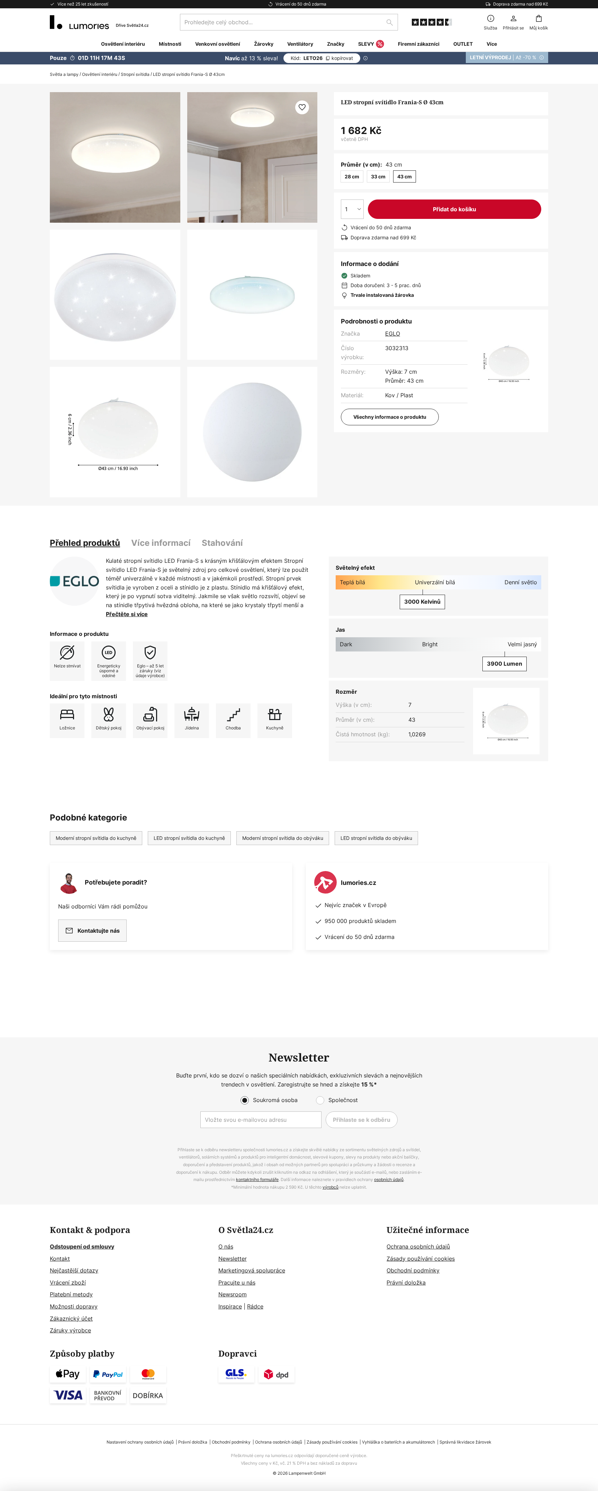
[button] (115, 295)
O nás (225, 1246)
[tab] (85, 543)
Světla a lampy (64, 74)
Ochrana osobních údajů (418, 1246)
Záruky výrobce (70, 1330)
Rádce (255, 1306)
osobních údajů (389, 1179)
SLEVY (366, 44)
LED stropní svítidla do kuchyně (189, 838)
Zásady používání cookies (421, 1258)
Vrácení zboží (68, 1282)
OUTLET (463, 44)
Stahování (222, 543)
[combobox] (289, 22)
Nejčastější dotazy (74, 1270)
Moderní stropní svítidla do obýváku (282, 838)
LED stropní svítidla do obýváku (376, 838)
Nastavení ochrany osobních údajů (140, 1442)
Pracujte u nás (236, 1282)
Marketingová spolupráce (251, 1270)
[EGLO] (74, 581)
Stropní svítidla (135, 74)
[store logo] (99, 22)
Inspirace (230, 1306)
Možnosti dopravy (74, 1306)
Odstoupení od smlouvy (82, 1246)
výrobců (330, 1187)
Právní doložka (406, 1282)
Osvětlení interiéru (99, 74)
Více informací (161, 543)
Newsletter (232, 1258)
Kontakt (60, 1258)
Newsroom (232, 1294)
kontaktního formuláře (257, 1179)
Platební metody (71, 1294)
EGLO (392, 333)
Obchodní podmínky (413, 1270)
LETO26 (322, 58)
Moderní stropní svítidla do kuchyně (96, 838)
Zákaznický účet (71, 1318)
